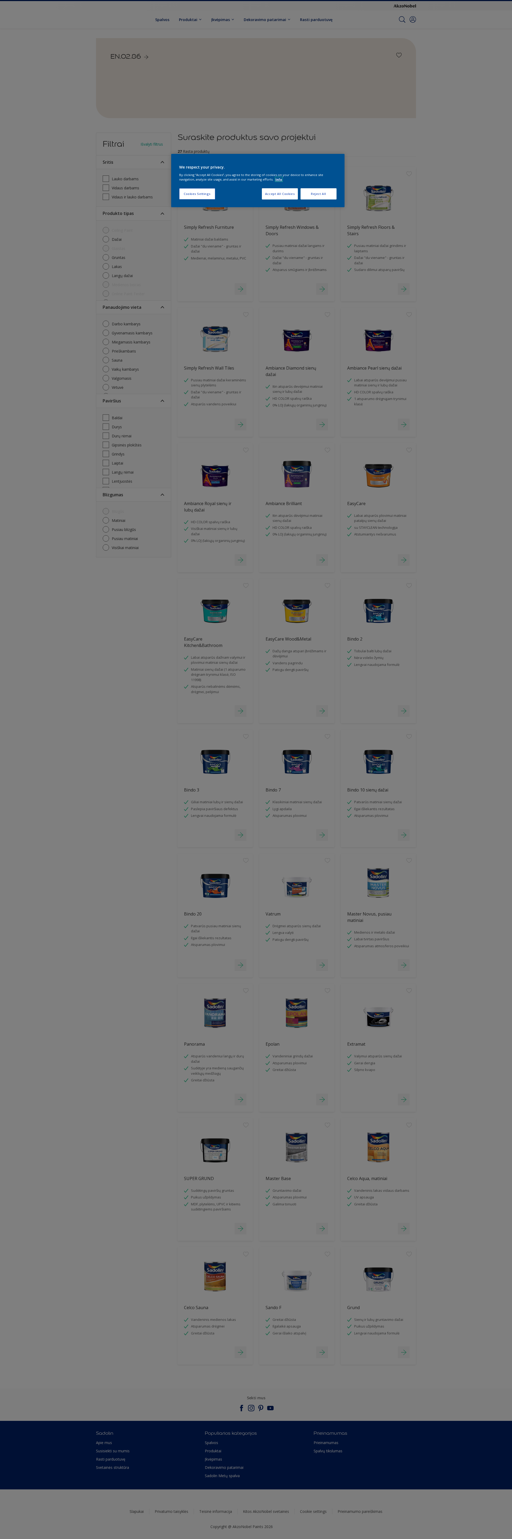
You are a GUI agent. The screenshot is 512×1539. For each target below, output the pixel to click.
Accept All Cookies (280, 194)
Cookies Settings (197, 194)
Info (278, 179)
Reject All (318, 194)
